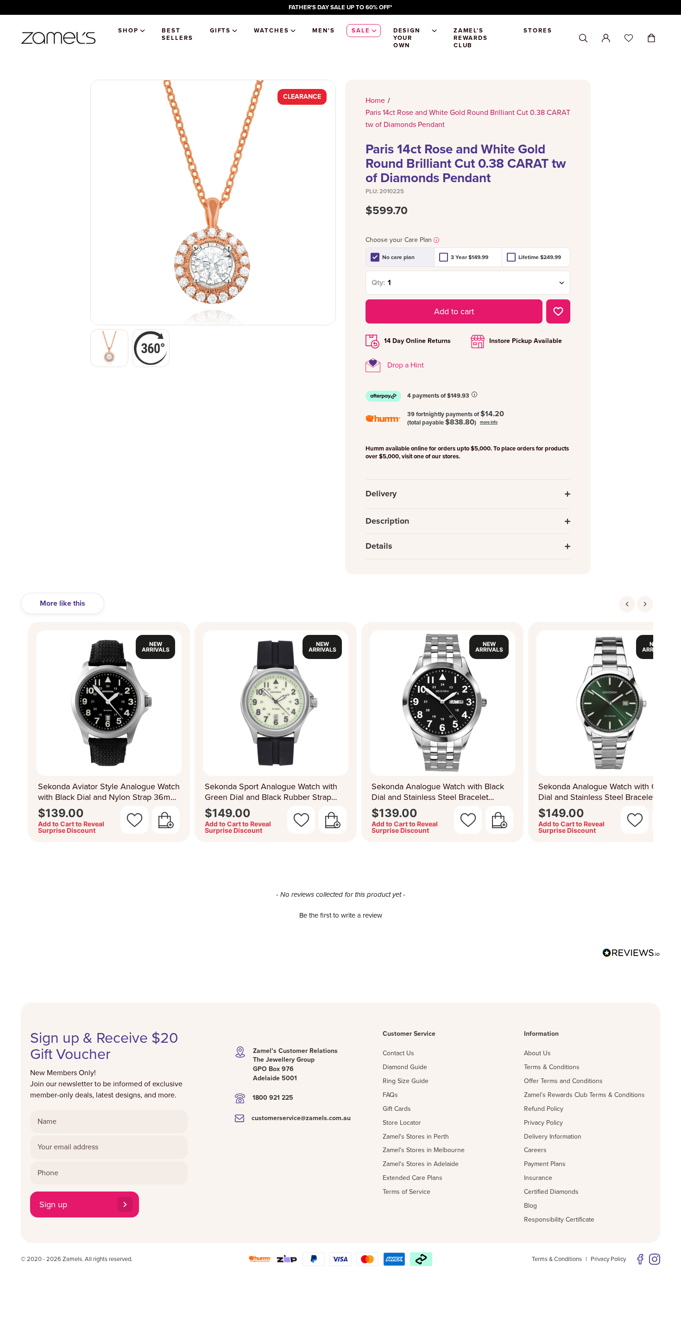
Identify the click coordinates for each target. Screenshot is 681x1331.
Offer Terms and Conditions (563, 1081)
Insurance (538, 1178)
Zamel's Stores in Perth (416, 1137)
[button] (340, 914)
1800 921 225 (272, 1098)
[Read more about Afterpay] (474, 394)
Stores (537, 30)
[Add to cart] (166, 820)
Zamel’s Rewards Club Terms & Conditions (584, 1095)
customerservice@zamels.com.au (301, 1118)
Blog (530, 1206)
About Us (537, 1053)
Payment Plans (545, 1164)
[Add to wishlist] (558, 311)
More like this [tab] (62, 603)
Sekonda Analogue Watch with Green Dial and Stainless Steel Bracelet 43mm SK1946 (606, 791)
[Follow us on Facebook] (640, 1259)
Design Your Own (407, 38)
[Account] (606, 38)
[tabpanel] (340, 735)
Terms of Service (406, 1192)
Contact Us (398, 1053)
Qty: (378, 282)
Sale (361, 30)
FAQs (390, 1095)
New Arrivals (156, 646)
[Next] (645, 604)
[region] (340, 7)
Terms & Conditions (552, 1067)
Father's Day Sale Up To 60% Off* (340, 7)
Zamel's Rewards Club (471, 38)
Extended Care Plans (412, 1178)
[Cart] (651, 38)
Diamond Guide (405, 1067)
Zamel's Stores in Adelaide (421, 1164)
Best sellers (177, 34)
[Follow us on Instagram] (654, 1259)
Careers (535, 1150)
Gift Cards (397, 1109)
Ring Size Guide (406, 1081)
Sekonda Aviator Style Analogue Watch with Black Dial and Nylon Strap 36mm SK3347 (109, 791)
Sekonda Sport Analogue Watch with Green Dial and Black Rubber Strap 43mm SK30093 (271, 791)
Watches (271, 30)
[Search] (583, 38)
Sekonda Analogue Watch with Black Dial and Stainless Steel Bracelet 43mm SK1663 (438, 791)
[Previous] (627, 604)
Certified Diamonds (551, 1192)
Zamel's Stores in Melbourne (424, 1150)
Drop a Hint (405, 365)
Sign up (53, 1204)
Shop (128, 30)
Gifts (220, 30)
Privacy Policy (543, 1123)
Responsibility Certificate (559, 1219)
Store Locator (402, 1123)
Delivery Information (552, 1137)
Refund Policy (543, 1109)
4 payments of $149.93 (438, 395)
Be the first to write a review (340, 915)
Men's (323, 30)
